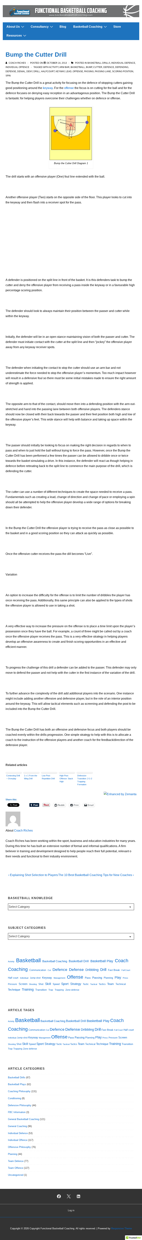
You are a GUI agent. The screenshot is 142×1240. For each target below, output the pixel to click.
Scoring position (122, 71)
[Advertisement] (71, 236)
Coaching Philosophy (19, 1091)
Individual (24, 978)
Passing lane (103, 71)
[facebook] (58, 1196)
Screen (23, 983)
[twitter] (68, 1196)
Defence (108, 67)
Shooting (33, 984)
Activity (53, 67)
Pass (88, 977)
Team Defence (15, 1161)
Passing (89, 71)
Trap (50, 990)
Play (118, 977)
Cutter (97, 67)
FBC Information (17, 1112)
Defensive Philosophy (19, 1105)
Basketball (78, 67)
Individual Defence (123, 63)
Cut (49, 970)
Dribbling (92, 970)
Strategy (75, 983)
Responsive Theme (121, 1228)
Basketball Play (101, 961)
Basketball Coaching (87, 26)
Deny (29, 71)
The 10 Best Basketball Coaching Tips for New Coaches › (96, 875)
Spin (8, 75)
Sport (65, 984)
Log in (71, 1210)
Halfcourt (48, 71)
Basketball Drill (79, 961)
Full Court (125, 970)
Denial (21, 71)
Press (125, 978)
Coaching (18, 969)
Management (59, 978)
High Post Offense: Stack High (66, 778)
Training (28, 989)
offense (69, 88)
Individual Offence (17, 67)
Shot (40, 984)
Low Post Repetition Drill (48, 777)
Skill (48, 984)
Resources (14, 35)
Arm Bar (64, 67)
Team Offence (15, 1168)
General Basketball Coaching (23, 1119)
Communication (37, 970)
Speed (56, 984)
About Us (13, 26)
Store (117, 26)
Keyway (60, 71)
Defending (121, 67)
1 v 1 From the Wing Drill (30, 777)
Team (110, 984)
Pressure (12, 984)
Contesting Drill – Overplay (13, 777)
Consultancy (40, 26)
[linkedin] (78, 1196)
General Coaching (17, 1126)
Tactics (102, 984)
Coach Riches (23, 830)
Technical (121, 984)
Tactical (93, 984)
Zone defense (72, 990)
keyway (48, 88)
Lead (69, 71)
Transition (41, 989)
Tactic (86, 984)
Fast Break (114, 970)
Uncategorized (15, 1175)
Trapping (59, 990)
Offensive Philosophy (19, 1147)
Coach (121, 960)
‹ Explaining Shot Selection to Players (33, 875)
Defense (11, 71)
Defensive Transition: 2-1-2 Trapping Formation (84, 780)
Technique (14, 989)
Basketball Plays (17, 1084)
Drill (36, 71)
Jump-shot (35, 978)
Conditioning (14, 1098)
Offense (78, 71)
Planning (108, 977)
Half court (13, 977)
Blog (63, 26)
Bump (89, 67)
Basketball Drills (98, 63)
